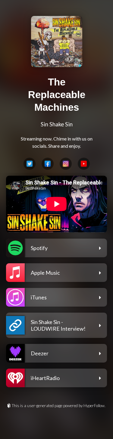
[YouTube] (84, 164)
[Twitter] (30, 164)
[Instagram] (66, 164)
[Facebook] (48, 164)
